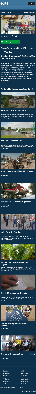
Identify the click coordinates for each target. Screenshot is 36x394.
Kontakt (5, 371)
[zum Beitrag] (5, 118)
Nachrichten (31, 12)
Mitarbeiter (24, 381)
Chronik (23, 383)
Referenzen (24, 373)
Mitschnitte (6, 381)
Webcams (6, 379)
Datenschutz (24, 391)
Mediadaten (7, 375)
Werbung (24, 375)
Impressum (32, 391)
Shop (4, 383)
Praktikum (6, 373)
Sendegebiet (25, 379)
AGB (22, 371)
